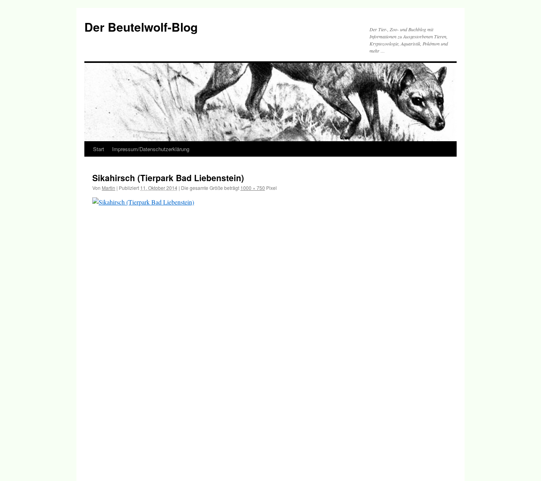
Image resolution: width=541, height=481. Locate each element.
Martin (108, 187)
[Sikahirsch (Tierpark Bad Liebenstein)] (270, 330)
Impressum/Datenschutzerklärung (150, 149)
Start (98, 149)
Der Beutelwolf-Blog (141, 26)
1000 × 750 (252, 187)
